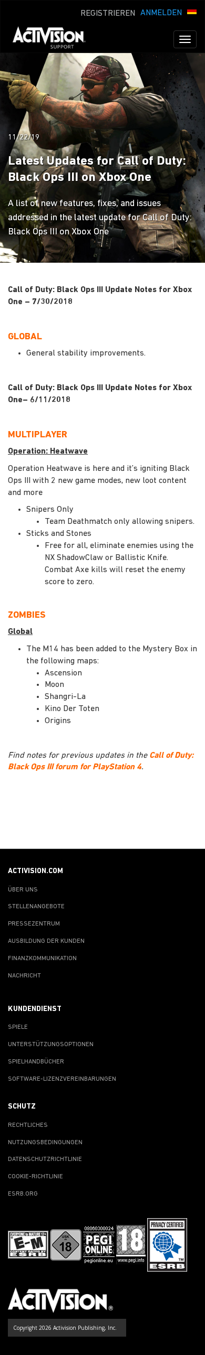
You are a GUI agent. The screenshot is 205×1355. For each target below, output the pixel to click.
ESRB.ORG (23, 1194)
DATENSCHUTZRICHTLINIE (45, 1159)
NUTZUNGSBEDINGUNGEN (45, 1142)
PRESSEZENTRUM (34, 924)
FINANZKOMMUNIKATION (42, 958)
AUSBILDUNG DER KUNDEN (46, 941)
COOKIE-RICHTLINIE (35, 1177)
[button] (192, 12)
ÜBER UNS (23, 890)
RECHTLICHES (28, 1125)
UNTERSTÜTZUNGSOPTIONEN (51, 1044)
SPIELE (18, 1027)
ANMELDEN (161, 13)
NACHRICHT (24, 976)
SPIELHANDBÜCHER (36, 1062)
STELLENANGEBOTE (36, 907)
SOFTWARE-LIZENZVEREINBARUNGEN (62, 1079)
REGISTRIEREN (107, 13)
